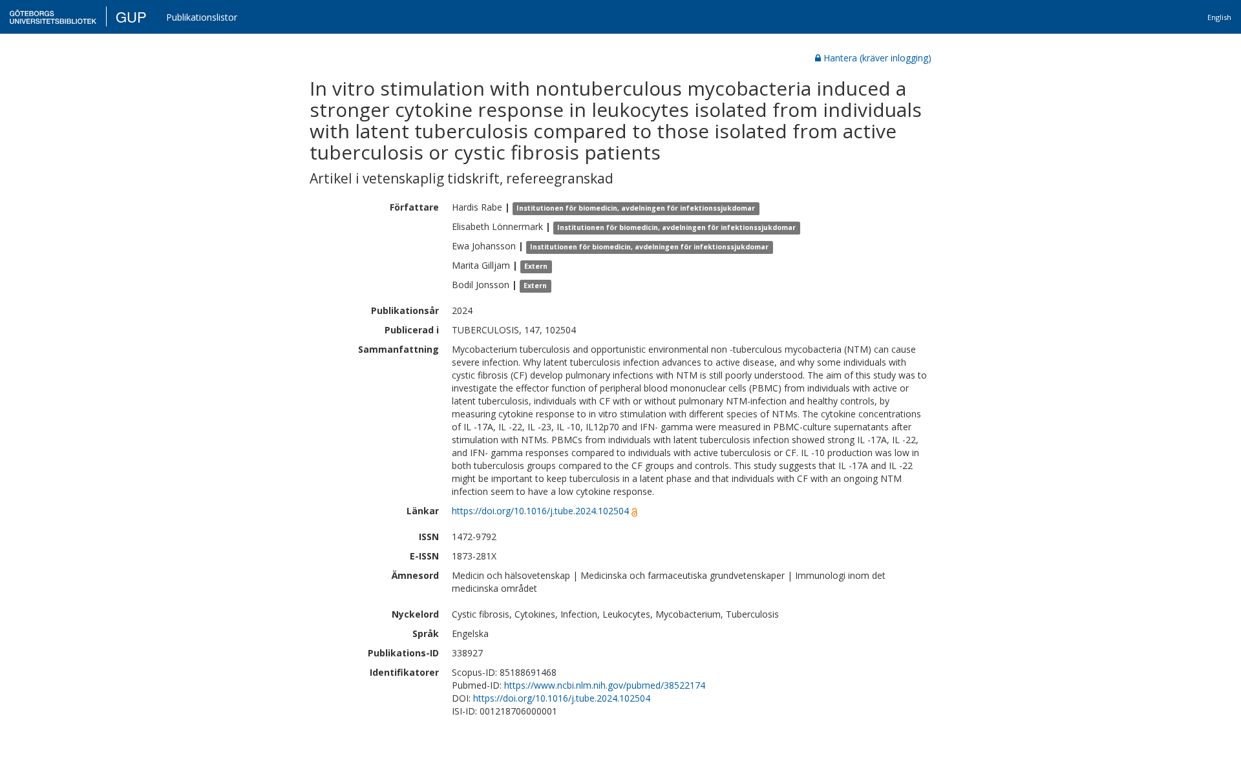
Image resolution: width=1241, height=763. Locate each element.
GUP (131, 16)
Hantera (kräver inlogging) (877, 58)
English (1219, 17)
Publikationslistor (201, 17)
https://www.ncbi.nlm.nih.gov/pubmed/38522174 (604, 685)
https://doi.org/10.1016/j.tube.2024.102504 (540, 511)
